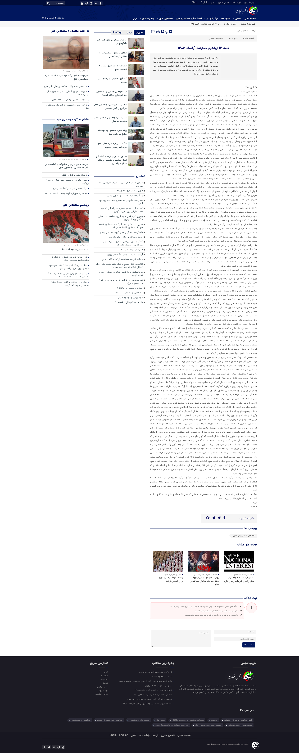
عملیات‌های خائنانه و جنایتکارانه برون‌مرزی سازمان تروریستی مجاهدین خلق (69, 267)
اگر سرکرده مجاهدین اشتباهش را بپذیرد (156, 672)
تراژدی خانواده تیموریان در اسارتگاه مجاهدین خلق (67, 106)
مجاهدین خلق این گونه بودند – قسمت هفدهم (66, 193)
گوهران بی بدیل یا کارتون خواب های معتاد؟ (154, 690)
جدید (129, 32)
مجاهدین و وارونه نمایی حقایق (240, 725)
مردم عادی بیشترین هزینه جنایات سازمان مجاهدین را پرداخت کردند (69, 283)
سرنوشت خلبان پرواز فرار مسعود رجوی (70, 100)
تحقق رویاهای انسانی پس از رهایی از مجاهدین (113, 54)
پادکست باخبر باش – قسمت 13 (128, 302)
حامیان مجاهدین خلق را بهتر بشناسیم (126, 237)
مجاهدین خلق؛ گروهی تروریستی (109, 720)
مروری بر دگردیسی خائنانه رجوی (159, 685)
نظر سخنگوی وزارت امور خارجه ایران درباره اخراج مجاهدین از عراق (121, 282)
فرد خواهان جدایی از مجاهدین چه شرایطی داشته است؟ (111, 93)
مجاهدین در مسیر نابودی (80, 720)
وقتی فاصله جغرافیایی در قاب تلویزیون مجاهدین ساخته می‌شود (146, 681)
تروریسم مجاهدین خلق (76, 205)
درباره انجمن (249, 2)
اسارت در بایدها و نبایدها (131, 250)
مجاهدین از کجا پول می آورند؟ (129, 293)
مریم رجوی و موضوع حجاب (130, 297)
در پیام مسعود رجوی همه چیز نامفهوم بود (112, 41)
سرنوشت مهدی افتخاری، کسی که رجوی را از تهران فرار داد (68, 93)
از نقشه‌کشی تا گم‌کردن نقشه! (74, 175)
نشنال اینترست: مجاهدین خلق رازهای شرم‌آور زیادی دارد (239, 579)
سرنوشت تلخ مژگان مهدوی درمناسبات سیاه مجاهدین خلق (66, 77)
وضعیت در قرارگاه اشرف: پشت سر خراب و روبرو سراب (150, 699)
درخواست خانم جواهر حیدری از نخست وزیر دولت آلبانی (120, 202)
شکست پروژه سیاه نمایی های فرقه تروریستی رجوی (112, 145)
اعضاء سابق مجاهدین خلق (189, 18)
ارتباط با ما (236, 2)
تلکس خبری (223, 2)
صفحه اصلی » (230, 24)
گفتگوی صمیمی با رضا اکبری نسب (112, 80)
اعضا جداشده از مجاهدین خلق (68, 31)
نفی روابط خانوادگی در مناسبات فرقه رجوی (172, 725)
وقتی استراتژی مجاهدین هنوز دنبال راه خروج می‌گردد (67, 182)
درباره (155, 735)
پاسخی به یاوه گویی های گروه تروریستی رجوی (121, 232)
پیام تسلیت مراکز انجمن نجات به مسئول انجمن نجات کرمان (121, 274)
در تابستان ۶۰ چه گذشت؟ (75, 249)
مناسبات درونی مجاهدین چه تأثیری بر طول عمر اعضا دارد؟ (148, 703)
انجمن (238, 18)
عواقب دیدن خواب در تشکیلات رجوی (70, 188)
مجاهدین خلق (166, 18)
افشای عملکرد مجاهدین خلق (73, 119)
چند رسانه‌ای (148, 18)
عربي (213, 2)
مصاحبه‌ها (104, 679)
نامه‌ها (105, 682)
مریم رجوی (103, 690)
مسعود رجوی (102, 686)
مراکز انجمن (212, 18)
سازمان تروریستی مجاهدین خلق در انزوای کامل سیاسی (110, 106)
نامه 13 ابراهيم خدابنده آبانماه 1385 (203, 48)
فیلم (135, 18)
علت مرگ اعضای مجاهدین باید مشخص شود (153, 694)
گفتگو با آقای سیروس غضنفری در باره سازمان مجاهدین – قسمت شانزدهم (122, 243)
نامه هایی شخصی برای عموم (244, 535)
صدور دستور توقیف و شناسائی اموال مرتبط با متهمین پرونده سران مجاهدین (111, 160)
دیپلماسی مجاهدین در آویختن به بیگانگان (188, 720)
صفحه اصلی (250, 18)
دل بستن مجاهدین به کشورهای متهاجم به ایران (110, 119)
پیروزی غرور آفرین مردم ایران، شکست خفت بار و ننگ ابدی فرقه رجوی (120, 218)
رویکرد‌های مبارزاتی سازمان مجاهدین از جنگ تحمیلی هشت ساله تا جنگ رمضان (68, 275)
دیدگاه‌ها (117, 32)
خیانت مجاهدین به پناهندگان (129, 288)
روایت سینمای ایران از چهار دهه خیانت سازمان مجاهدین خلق (204, 581)
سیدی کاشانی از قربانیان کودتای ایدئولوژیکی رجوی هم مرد (120, 184)
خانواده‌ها (225, 18)
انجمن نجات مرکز (216, 38)
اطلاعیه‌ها (104, 675)
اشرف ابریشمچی (101, 693)
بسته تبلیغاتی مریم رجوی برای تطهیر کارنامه (170, 579)
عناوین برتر (161, 720)
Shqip (194, 2)
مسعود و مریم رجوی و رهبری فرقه (208, 725)
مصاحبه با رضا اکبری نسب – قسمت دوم (112, 67)
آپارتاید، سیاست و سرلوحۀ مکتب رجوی (125, 254)
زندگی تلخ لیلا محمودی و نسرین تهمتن (125, 195)
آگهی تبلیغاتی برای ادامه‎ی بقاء (129, 191)
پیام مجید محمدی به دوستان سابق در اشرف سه (112, 132)
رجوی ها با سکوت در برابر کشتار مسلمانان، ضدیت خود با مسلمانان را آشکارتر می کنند (120, 226)
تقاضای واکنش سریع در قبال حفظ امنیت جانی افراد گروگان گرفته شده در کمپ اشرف (119, 266)
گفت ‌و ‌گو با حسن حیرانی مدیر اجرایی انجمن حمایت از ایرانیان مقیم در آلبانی (122, 210)
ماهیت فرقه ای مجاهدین (139, 720)
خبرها (106, 672)
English (204, 2)
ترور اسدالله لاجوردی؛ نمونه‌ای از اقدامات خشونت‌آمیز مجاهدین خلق (70, 258)
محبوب (139, 32)
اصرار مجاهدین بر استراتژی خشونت (238, 720)
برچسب (214, 720)
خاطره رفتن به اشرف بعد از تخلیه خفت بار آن (122, 259)
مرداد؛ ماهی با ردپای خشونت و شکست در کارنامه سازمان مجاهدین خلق (67, 165)
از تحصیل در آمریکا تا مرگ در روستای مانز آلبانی (66, 86)
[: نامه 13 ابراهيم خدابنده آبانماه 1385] (153, 31)
